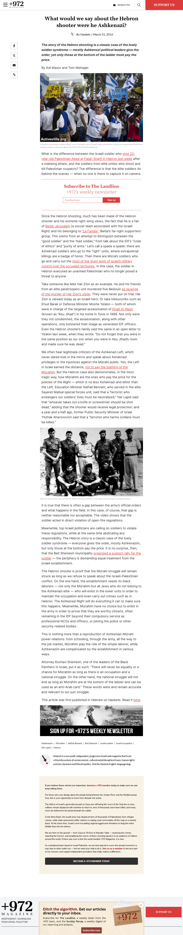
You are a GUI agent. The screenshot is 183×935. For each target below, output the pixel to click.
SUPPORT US (164, 5)
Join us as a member (112, 848)
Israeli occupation (124, 743)
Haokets (85, 34)
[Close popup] (141, 905)
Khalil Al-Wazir (122, 309)
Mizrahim (60, 743)
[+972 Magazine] (16, 7)
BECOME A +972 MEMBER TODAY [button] (91, 861)
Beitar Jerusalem (57, 226)
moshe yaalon (106, 743)
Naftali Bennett (75, 743)
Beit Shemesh (91, 743)
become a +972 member (98, 785)
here (136, 700)
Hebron (57, 747)
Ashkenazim (47, 743)
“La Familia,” (90, 231)
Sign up (112, 200)
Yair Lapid (46, 747)
